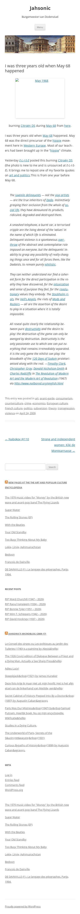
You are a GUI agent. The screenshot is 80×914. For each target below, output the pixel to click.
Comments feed (14, 785)
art (37, 398)
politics (28, 408)
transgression (66, 408)
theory (52, 408)
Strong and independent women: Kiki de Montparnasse (58, 445)
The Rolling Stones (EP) (19, 517)
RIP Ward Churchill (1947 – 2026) (24, 599)
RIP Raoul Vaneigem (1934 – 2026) (25, 604)
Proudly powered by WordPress (23, 906)
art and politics (19, 175)
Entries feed (12, 780)
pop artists (62, 195)
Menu (40, 27)
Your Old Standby (15, 532)
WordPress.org (14, 790)
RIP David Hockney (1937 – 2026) (25, 619)
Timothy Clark (56, 364)
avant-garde (47, 398)
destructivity (33, 329)
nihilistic (50, 264)
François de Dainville (17, 562)
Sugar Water (12, 510)
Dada (49, 200)
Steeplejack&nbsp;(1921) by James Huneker (31, 676)
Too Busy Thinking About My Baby (26, 539)
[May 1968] (40, 98)
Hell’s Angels (28, 299)
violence (10, 413)
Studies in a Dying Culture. (21, 725)
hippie (57, 140)
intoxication (61, 284)
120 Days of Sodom (44, 359)
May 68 (51, 126)
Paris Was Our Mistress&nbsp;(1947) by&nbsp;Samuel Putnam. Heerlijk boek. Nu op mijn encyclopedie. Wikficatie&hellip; (37, 713)
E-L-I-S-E (24, 160)
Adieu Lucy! (12, 668)
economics (39, 403)
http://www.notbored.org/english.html (38, 383)
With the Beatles (15, 525)
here (67, 126)
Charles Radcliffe (20, 373)
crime (27, 403)
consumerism (64, 398)
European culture (57, 403)
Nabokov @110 (17, 439)
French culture (14, 408)
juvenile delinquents (28, 195)
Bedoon (10, 554)
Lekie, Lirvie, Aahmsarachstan (23, 547)
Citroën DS (28, 126)
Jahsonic (40, 8)
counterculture (14, 403)
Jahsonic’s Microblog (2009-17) (27, 633)
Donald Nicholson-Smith (48, 368)
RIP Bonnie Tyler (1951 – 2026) (23, 609)
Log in (8, 775)
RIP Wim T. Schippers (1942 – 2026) (26, 614)
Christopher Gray (21, 368)
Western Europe (35, 145)
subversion (40, 408)
